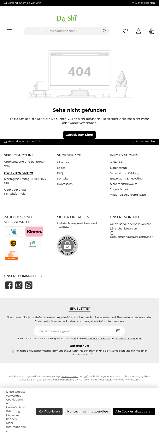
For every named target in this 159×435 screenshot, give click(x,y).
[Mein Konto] (138, 31)
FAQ (60, 173)
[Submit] (118, 331)
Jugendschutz (120, 189)
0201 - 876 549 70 (18, 173)
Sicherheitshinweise (123, 183)
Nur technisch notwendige (87, 411)
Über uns (63, 162)
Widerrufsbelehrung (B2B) (128, 194)
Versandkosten (69, 376)
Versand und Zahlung (125, 173)
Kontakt (62, 178)
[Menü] (9, 31)
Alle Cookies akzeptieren (134, 411)
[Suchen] (104, 31)
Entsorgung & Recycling (126, 178)
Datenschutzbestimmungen (49, 350)
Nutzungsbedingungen (129, 338)
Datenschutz (119, 167)
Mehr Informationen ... (16, 426)
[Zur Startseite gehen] (79, 19)
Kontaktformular (15, 193)
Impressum (65, 183)
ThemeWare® (132, 379)
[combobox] (62, 31)
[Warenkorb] (150, 31)
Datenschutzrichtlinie (98, 338)
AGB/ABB (116, 162)
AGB (112, 350)
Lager (61, 167)
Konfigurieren (49, 411)
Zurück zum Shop (79, 134)
